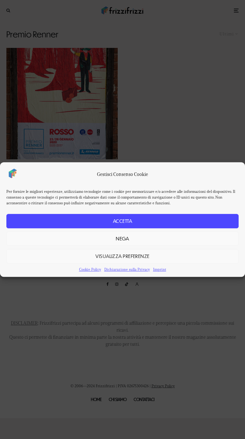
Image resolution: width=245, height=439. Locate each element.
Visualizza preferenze (122, 256)
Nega (122, 238)
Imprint (159, 269)
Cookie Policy (90, 269)
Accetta (122, 221)
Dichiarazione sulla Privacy (127, 269)
